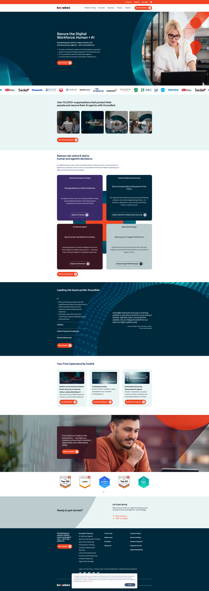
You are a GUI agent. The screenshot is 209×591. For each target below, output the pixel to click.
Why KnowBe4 (68, 452)
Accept (130, 584)
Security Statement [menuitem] (111, 569)
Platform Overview (65, 274)
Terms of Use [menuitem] (99, 569)
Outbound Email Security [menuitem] (88, 556)
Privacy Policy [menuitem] (88, 569)
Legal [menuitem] (80, 569)
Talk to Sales (121, 518)
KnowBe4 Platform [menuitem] (86, 533)
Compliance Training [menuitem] (86, 545)
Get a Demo (62, 63)
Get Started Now (141, 8)
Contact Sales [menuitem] (135, 533)
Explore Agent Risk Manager (127, 264)
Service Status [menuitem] (135, 537)
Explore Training (78, 215)
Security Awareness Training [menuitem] (89, 539)
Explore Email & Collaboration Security (127, 215)
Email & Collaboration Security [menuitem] (87, 549)
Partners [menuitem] (107, 541)
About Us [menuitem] (107, 546)
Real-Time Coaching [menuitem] (86, 542)
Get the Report (66, 402)
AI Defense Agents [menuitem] (86, 536)
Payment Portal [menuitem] (136, 546)
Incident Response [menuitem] (86, 559)
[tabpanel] (65, 482)
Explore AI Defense (78, 264)
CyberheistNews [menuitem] (136, 550)
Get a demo (62, 546)
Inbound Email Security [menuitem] (87, 553)
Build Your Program (133, 402)
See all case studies (65, 140)
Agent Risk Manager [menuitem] (86, 561)
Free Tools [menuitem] (108, 533)
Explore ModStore (100, 402)
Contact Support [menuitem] (136, 541)
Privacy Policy (89, 581)
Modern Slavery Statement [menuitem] (128, 569)
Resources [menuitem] (108, 537)
